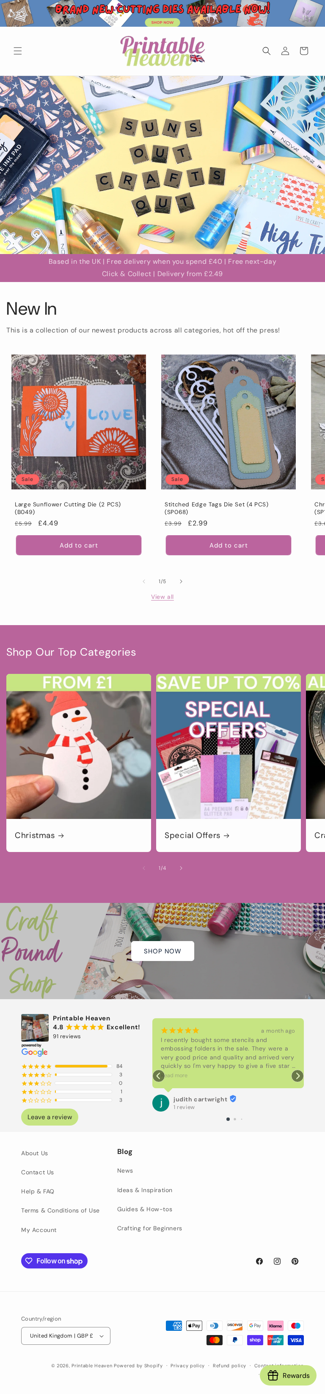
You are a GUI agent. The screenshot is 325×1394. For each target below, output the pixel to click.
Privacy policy (188, 1366)
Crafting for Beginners (149, 1228)
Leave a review (50, 1117)
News (125, 1170)
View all (162, 597)
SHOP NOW (163, 951)
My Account (39, 1230)
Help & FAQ (38, 1191)
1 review (184, 1107)
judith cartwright (200, 1099)
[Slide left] (144, 581)
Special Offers (192, 835)
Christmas (35, 835)
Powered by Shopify (138, 1366)
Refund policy (229, 1366)
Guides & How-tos (145, 1209)
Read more (174, 1075)
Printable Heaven (92, 1366)
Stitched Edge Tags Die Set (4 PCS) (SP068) (216, 508)
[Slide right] (181, 581)
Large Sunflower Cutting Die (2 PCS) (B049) (68, 508)
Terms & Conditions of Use (60, 1210)
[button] (17, 51)
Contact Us (37, 1172)
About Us (34, 1153)
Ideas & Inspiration (145, 1190)
